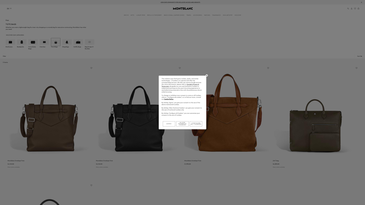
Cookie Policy (168, 99)
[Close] (207, 75)
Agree (169, 123)
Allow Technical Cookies (182, 124)
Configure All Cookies (196, 124)
